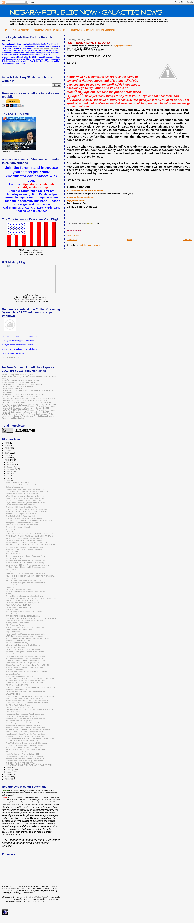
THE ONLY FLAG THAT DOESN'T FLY (20, 763)
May (8, 478)
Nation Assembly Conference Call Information (20, 380)
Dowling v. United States (36, 897)
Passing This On (12, 585)
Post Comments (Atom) (89, 245)
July (8, 473)
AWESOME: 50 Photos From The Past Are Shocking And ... (28, 701)
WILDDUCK (10, 529)
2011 (7, 779)
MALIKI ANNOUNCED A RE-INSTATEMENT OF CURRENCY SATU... (31, 618)
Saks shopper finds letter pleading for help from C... (25, 518)
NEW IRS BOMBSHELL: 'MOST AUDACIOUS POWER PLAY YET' (30, 709)
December (11, 462)
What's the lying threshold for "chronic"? (20, 505)
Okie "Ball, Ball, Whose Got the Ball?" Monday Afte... (25, 620)
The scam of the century (15, 669)
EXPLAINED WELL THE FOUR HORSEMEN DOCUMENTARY (29, 729)
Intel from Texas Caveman (15, 647)
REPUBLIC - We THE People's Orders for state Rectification (26, 402)
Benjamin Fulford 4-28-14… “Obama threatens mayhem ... (27, 565)
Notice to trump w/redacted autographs (18, 375)
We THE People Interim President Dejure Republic (22, 384)
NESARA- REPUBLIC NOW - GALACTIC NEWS (86, 12)
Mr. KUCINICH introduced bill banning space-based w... (26, 656)
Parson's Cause (12, 572)
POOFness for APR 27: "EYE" (17, 685)
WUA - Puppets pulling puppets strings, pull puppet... (25, 636)
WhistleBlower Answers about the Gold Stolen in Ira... (25, 496)
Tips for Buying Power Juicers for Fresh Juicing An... (25, 698)
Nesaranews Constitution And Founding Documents (92, 30)
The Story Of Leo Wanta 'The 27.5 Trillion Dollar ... (24, 500)
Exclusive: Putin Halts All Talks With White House (24, 716)
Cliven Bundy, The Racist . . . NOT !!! (19, 707)
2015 (7, 458)
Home (6, 30)
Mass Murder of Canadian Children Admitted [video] (25, 563)
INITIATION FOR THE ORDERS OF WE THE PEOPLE (24, 394)
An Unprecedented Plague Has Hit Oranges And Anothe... (27, 567)
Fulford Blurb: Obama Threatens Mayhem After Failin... (26, 660)
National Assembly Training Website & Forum (20, 382)
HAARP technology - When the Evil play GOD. (23, 754)
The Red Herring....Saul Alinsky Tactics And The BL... (25, 732)
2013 (7, 774)
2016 (7, 455)
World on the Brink (13, 712)
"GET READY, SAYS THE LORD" (89, 42)
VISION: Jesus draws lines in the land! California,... (24, 611)
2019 (7, 448)
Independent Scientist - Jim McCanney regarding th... (25, 498)
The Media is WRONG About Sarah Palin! (21, 516)
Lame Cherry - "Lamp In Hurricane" (19, 629)
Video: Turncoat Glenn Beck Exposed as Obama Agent (26, 727)
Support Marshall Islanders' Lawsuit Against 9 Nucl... (25, 596)
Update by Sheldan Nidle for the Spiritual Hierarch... (25, 540)
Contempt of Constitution (12, 388)
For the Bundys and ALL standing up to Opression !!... (25, 634)
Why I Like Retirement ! (14, 632)
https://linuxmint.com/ (10, 358)
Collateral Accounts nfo (14, 487)
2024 (7, 443)
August (9, 471)
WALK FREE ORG (13, 694)
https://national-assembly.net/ (44, 48)
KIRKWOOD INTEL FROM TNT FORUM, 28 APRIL (25, 683)
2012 (7, 777)
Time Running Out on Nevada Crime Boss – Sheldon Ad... (27, 718)
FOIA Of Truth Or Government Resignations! (22, 741)
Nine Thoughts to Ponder (15, 625)
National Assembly (21, 30)
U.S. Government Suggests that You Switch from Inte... (26, 583)
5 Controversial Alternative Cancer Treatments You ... (25, 556)
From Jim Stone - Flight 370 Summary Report (22, 603)
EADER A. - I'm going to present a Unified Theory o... (25, 745)
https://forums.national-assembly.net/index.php (34, 186)
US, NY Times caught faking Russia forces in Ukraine (25, 503)
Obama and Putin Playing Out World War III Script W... (26, 725)
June (9, 476)
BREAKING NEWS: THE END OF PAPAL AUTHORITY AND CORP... (31, 687)
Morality (9, 594)
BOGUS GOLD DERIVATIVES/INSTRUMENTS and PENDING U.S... (31, 696)
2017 (7, 453)
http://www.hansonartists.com (81, 197)
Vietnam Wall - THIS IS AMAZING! (18, 641)
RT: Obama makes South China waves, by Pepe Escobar (27, 491)
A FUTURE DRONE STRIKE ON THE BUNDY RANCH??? (27, 511)
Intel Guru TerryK (12, 551)
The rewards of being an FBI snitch (19, 527)
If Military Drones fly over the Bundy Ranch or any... (25, 761)
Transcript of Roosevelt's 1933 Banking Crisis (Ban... (25, 736)
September (11, 469)
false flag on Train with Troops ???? (19, 721)
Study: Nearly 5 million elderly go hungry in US (23, 723)
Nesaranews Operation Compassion (49, 30)
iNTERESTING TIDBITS (15, 558)
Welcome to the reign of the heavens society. (22, 494)
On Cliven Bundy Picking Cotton (18, 705)
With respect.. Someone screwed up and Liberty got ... (26, 627)
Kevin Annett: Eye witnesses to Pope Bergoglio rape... (25, 714)
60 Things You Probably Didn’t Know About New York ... (26, 680)
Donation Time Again (13, 674)
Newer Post (72, 239)
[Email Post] (97, 223)
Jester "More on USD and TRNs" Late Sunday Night (25, 649)
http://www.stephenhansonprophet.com (85, 190)
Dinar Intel (9, 531)
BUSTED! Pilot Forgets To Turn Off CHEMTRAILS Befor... (27, 672)
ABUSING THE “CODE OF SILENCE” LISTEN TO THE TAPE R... (30, 576)
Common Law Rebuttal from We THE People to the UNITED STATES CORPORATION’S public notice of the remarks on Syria (30, 399)
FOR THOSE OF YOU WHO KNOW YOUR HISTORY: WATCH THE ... (32, 598)
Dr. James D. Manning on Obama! (18, 589)
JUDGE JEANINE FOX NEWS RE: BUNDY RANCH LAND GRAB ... (31, 678)
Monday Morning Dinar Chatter (17, 623)
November (11, 465)
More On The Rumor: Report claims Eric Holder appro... (26, 743)
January (10, 772)
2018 (7, 450)
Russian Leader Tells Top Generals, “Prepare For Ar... (26, 758)
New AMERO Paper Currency (17, 643)
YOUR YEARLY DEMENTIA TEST (18, 607)
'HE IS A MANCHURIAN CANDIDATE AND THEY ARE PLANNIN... (30, 765)
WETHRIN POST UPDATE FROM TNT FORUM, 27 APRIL (27, 638)
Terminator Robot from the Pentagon (19, 676)
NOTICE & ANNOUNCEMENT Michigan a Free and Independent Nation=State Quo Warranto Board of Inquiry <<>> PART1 (28, 407)
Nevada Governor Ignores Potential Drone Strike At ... (25, 652)
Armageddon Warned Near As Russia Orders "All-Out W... (27, 523)
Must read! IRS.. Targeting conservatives (21, 514)
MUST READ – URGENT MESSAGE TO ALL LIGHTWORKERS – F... (31, 536)
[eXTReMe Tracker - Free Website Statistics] (5, 915)
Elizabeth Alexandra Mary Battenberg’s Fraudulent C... (26, 756)
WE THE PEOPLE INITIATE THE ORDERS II (20, 396)
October (10, 467)
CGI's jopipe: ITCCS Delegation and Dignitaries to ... (25, 538)
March (9, 767)
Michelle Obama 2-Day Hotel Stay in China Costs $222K (26, 542)
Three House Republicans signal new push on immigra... (26, 591)
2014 (7, 460)
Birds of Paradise (12, 614)
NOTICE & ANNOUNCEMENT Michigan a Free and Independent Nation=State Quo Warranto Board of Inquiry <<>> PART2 (28, 411)
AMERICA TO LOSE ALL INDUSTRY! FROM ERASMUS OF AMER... (31, 545)
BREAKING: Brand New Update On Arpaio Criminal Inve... (27, 509)
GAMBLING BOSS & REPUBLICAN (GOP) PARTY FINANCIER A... (31, 738)
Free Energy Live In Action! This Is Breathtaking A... (25, 485)
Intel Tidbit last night (13, 578)
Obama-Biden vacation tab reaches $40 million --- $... (25, 489)
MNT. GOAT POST (13, 554)
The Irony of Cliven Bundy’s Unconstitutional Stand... (25, 547)
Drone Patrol (10, 587)
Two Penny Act (11, 569)
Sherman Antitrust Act (14, 654)
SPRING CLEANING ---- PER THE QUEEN (22, 600)
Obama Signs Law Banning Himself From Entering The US (27, 665)
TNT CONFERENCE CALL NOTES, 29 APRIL (23, 616)
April (8, 480)
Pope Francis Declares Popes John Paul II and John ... (26, 734)
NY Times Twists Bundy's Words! (18, 752)
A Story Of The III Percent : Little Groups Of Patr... (24, 747)
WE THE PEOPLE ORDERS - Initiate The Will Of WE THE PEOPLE (29, 404)
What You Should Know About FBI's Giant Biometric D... (26, 667)
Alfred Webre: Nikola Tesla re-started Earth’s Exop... (25, 549)
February (10, 770)
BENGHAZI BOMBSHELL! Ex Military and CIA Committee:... (28, 703)
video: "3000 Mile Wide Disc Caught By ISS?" (22, 663)
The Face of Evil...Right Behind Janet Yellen (22, 507)
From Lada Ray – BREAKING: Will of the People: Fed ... (26, 692)
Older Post (187, 239)
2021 (7, 446)
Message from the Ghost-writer (17, 482)
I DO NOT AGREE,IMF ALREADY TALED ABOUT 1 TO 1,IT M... (29, 520)
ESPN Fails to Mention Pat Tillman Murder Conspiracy (26, 749)
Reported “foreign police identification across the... (24, 580)
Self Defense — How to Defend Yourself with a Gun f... (26, 574)
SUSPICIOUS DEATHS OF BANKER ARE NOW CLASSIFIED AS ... (31, 534)
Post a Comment (73, 235)
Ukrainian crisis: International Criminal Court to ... (24, 645)
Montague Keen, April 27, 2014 (17, 689)
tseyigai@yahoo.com (121, 46)
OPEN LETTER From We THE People (17, 386)
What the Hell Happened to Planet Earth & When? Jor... (26, 560)
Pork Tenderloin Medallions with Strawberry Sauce (24, 658)
